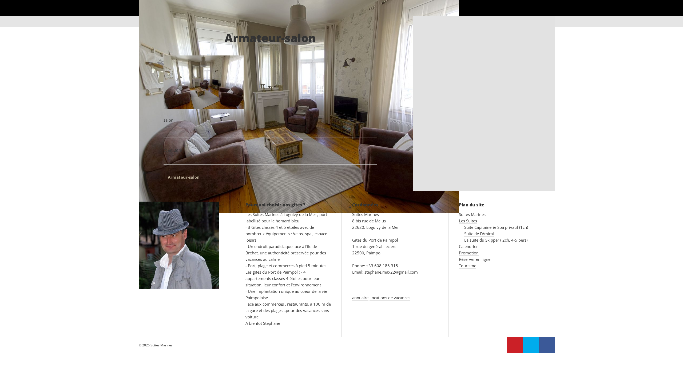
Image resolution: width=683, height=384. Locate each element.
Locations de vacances (390, 297)
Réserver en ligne (495, 13)
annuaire (360, 297)
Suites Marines (350, 13)
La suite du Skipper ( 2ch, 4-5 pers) (495, 240)
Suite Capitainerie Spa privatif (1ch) (496, 227)
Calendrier (419, 13)
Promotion (454, 13)
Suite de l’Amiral (479, 233)
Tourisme (534, 13)
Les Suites (387, 13)
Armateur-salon (182, 177)
